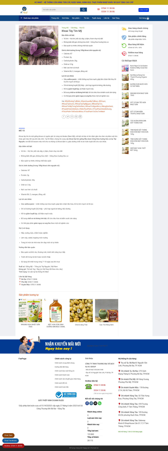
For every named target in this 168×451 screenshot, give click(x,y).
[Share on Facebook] (64, 117)
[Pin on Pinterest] (76, 117)
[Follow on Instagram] (91, 403)
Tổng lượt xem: (93, 431)
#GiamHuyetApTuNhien (89, 101)
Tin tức (86, 18)
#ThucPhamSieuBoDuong (101, 109)
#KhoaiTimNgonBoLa (93, 106)
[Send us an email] (95, 403)
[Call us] (99, 403)
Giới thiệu (65, 18)
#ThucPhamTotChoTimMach (94, 111)
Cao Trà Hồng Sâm (107, 325)
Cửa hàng (74, 28)
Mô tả (22, 131)
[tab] (22, 130)
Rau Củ (82, 28)
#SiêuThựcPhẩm (85, 109)
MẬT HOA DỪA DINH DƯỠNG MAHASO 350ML (56, 326)
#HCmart (102, 101)
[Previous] (19, 317)
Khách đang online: (95, 412)
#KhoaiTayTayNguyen (83, 104)
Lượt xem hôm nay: (94, 418)
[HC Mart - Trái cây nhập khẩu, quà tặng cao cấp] (27, 10)
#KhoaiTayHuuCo (68, 104)
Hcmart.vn (95, 448)
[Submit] (83, 9)
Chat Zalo (8, 435)
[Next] (118, 317)
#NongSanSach (107, 106)
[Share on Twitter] (68, 117)
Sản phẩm (76, 18)
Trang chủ (55, 18)
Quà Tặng (115, 18)
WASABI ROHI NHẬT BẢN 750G (30, 326)
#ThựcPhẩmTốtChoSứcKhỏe (72, 111)
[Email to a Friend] (72, 117)
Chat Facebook (10, 441)
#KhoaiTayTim (97, 104)
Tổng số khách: (93, 437)
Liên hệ (106, 18)
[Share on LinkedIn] (80, 117)
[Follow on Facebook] (87, 403)
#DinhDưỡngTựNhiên (72, 101)
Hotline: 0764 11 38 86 (13, 446)
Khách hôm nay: (93, 424)
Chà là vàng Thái (81, 325)
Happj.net (86, 448)
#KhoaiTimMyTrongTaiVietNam (73, 106)
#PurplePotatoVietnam (70, 109)
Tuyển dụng (96, 18)
